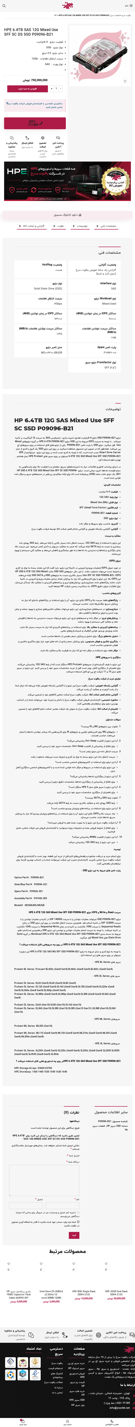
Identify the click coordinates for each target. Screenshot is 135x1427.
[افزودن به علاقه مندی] (106, 1264)
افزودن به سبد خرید (27, 88)
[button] (67, 215)
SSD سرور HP (114, 1126)
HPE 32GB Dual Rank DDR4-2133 (116, 1293)
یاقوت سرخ (126, 15)
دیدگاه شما (72, 1162)
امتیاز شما (73, 1155)
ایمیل (39, 1199)
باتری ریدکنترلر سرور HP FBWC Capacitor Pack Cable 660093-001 (19, 1295)
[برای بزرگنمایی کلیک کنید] (125, 81)
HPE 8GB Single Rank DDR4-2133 (83, 1293)
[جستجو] (4, 5)
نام (76, 1199)
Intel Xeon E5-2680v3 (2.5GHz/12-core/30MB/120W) (51, 1295)
